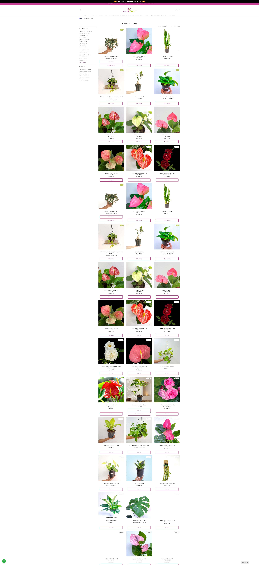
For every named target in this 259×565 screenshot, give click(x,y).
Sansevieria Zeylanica (167, 56)
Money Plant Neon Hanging (167, 366)
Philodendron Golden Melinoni (111, 445)
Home (80, 18)
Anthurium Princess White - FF (167, 520)
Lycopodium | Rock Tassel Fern (167, 483)
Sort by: (159, 26)
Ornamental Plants (88, 18)
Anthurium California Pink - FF (139, 366)
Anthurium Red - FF (111, 405)
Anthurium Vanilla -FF (139, 135)
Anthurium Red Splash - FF (111, 135)
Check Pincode (111, 65)
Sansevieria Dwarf (139, 483)
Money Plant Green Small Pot (167, 96)
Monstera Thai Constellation (139, 405)
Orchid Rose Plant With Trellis (167, 405)
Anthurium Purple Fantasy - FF (167, 445)
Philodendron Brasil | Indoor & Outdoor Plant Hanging (111, 97)
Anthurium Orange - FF (167, 558)
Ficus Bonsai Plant (139, 96)
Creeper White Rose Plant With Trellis (111, 366)
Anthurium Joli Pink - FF (139, 56)
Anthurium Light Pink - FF (111, 558)
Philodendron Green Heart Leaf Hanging (139, 445)
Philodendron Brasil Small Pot (111, 483)
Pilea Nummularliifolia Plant (111, 56)
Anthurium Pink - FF (167, 135)
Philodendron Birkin (111, 520)
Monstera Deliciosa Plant (139, 520)
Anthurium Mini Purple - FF (139, 558)
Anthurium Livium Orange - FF (139, 173)
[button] (80, 9)
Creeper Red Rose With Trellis (167, 173)
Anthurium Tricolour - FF (111, 173)
